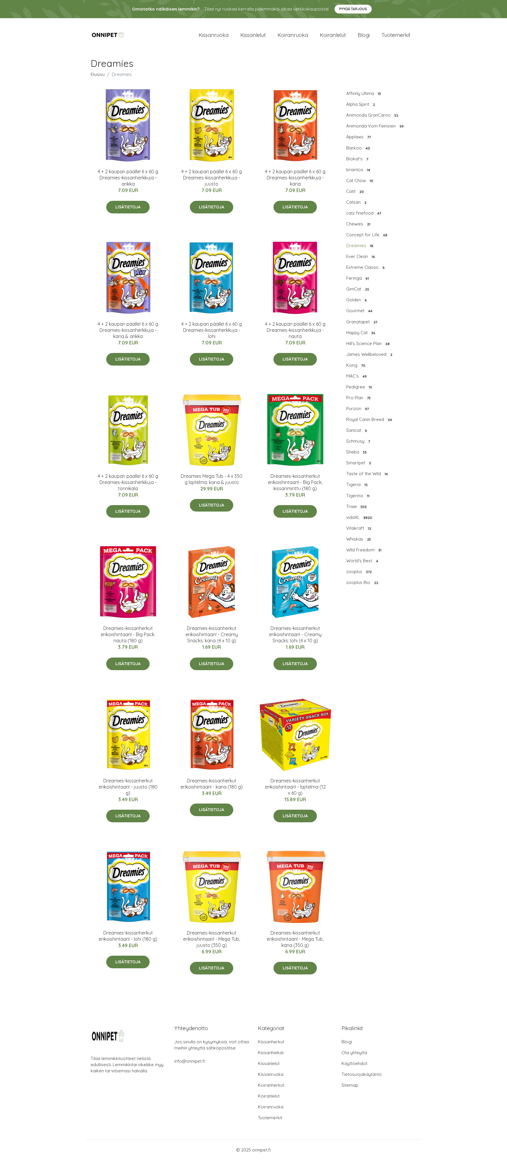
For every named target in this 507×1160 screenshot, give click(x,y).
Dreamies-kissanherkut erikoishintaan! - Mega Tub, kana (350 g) (295, 939)
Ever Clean (360, 256)
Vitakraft (358, 528)
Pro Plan (358, 397)
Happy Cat (360, 332)
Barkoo (358, 148)
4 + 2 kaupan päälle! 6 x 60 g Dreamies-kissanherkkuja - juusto (211, 178)
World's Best (362, 560)
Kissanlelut (253, 35)
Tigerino (357, 495)
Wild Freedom (363, 550)
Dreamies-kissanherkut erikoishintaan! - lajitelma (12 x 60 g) (295, 787)
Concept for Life (366, 234)
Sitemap (350, 1085)
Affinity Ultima (363, 93)
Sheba (356, 452)
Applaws (358, 137)
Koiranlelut (333, 35)
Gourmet (359, 310)
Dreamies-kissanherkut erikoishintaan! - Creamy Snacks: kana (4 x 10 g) (211, 634)
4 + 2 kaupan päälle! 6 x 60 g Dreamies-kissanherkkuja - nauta (295, 330)
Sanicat (356, 430)
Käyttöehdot (354, 1063)
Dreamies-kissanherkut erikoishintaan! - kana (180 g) (211, 784)
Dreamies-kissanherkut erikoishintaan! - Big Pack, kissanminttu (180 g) (295, 482)
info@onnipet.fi (189, 1061)
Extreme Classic (365, 267)
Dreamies (359, 245)
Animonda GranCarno (372, 115)
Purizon (357, 408)
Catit (355, 191)
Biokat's (357, 159)
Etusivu (98, 74)
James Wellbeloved (369, 354)
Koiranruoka (293, 35)
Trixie (356, 506)
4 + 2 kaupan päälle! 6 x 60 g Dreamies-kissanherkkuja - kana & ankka (128, 330)
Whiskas (358, 539)
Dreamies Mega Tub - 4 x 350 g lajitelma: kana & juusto (211, 479)
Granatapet (361, 322)
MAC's (356, 376)
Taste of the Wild (367, 473)
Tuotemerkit (395, 35)
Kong (355, 365)
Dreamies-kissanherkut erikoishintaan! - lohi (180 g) (128, 936)
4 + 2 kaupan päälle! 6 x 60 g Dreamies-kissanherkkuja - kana (295, 178)
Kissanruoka (214, 35)
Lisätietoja (128, 207)
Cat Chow (359, 180)
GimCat (357, 289)
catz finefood (363, 213)
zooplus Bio (362, 582)
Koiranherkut (271, 1085)
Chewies (358, 224)
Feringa (357, 278)
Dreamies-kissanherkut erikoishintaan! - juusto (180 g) (128, 787)
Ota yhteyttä (354, 1052)
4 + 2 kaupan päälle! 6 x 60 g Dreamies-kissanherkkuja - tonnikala (128, 482)
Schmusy (358, 441)
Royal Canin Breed (369, 419)
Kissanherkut (271, 1041)
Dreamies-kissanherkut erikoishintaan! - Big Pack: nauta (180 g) (128, 634)
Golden (356, 300)
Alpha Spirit (360, 104)
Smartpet (358, 463)
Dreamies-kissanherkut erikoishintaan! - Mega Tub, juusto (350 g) (211, 939)
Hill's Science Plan (368, 343)
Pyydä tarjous (353, 9)
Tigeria (357, 484)
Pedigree (359, 387)
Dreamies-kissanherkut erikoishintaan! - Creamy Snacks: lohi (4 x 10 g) (295, 634)
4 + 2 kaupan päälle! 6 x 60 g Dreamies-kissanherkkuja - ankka (128, 178)
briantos (358, 169)
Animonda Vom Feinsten (375, 126)
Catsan (356, 202)
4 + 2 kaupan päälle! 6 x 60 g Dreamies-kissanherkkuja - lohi (211, 330)
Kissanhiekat (271, 1052)
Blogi (364, 35)
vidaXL (359, 517)
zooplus (359, 571)
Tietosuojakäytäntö (362, 1074)
